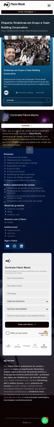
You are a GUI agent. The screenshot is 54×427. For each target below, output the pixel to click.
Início (3, 31)
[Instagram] (14, 246)
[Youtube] (7, 246)
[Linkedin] (21, 246)
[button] (49, 5)
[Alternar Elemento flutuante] (44, 420)
